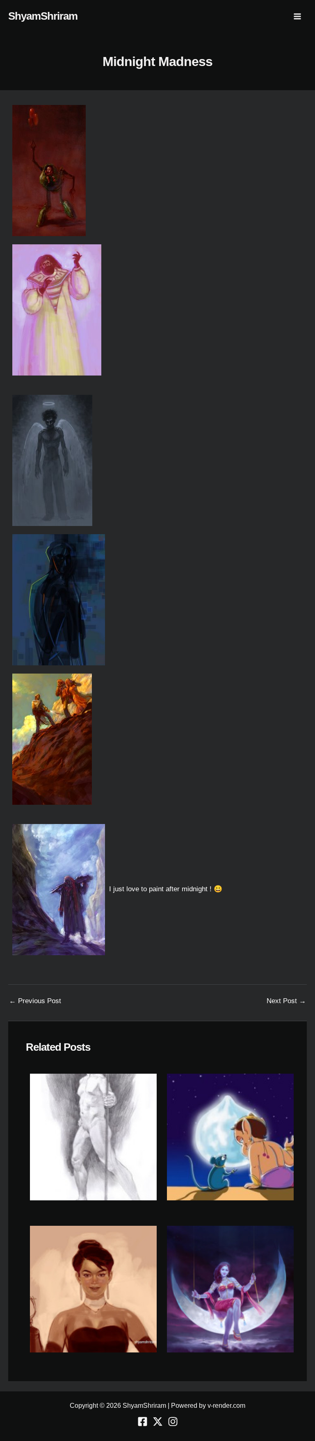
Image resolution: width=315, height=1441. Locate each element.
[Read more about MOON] (230, 1289)
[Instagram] (173, 1421)
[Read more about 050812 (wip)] (93, 1289)
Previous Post (35, 1000)
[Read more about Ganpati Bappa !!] (230, 1137)
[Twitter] (158, 1421)
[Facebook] (142, 1421)
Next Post (286, 1000)
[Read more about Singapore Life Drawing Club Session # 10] (93, 1137)
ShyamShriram (43, 16)
